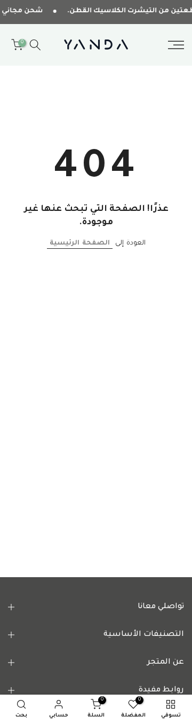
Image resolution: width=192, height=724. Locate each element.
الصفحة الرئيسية (80, 243)
